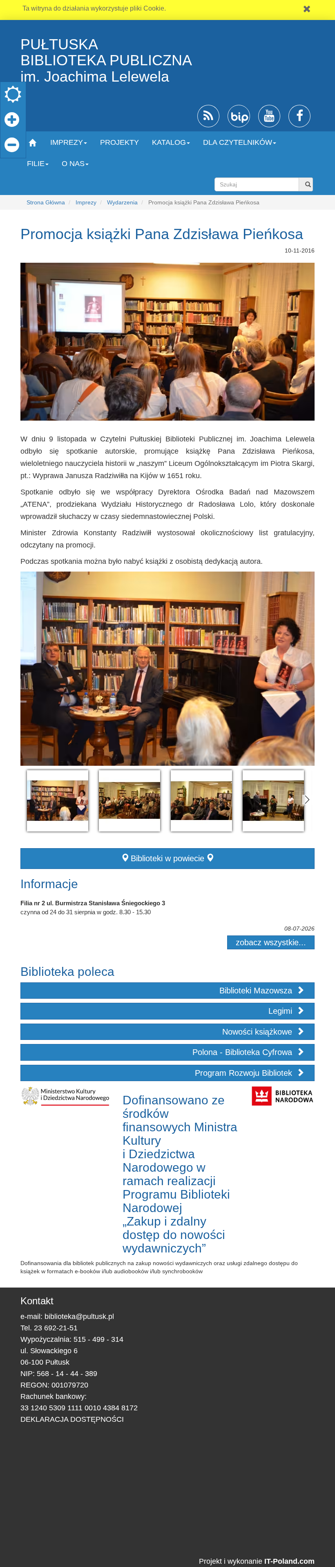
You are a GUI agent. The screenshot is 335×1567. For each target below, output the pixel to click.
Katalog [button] (169, 142)
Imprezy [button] (66, 142)
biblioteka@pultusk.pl (79, 1316)
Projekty (119, 142)
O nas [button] (73, 164)
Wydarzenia (122, 202)
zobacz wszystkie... (271, 942)
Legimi (281, 1010)
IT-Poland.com (289, 1561)
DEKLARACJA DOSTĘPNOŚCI (72, 1419)
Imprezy (86, 202)
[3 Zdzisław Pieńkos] (129, 800)
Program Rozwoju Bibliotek (245, 1072)
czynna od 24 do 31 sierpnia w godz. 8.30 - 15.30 (85, 912)
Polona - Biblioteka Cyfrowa (243, 1052)
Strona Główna (46, 202)
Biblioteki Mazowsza (257, 990)
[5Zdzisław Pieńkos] (273, 800)
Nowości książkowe (258, 1031)
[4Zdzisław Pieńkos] (201, 800)
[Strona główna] (32, 142)
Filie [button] (36, 164)
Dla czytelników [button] (237, 142)
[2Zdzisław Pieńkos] (57, 800)
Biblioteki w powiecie (167, 858)
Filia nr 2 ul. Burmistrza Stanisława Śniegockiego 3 (92, 903)
